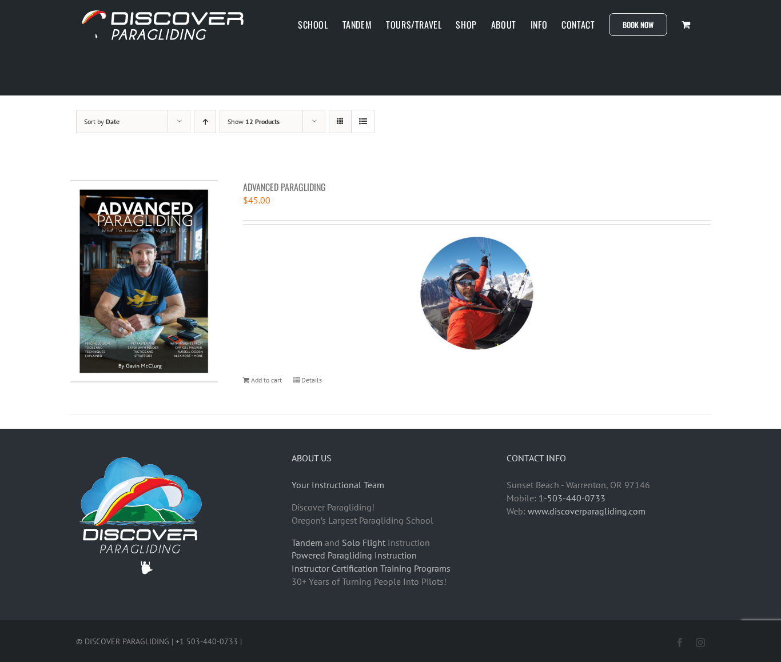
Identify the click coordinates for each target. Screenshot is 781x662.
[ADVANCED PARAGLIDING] (144, 281)
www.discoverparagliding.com (586, 511)
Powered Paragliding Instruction (354, 555)
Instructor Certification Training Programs (371, 568)
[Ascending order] (205, 121)
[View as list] (363, 121)
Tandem (307, 542)
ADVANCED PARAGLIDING (284, 187)
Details (311, 380)
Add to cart (266, 380)
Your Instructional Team (338, 484)
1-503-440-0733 (572, 498)
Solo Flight (363, 542)
